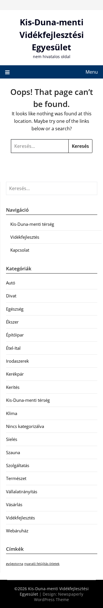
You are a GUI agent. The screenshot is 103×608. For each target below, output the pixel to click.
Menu (92, 72)
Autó (10, 283)
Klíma (11, 413)
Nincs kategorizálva (25, 426)
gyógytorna (14, 564)
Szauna (13, 452)
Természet (16, 478)
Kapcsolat (19, 250)
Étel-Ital (13, 348)
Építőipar (15, 335)
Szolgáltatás (17, 465)
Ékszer (12, 322)
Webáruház (17, 531)
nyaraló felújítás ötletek (42, 564)
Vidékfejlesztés (24, 237)
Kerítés (12, 387)
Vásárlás (14, 504)
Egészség (14, 309)
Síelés (11, 439)
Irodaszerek (17, 361)
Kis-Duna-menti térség (32, 224)
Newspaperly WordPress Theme (58, 596)
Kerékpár (15, 374)
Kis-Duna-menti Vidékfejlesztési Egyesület (51, 34)
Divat (11, 296)
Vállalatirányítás (21, 491)
